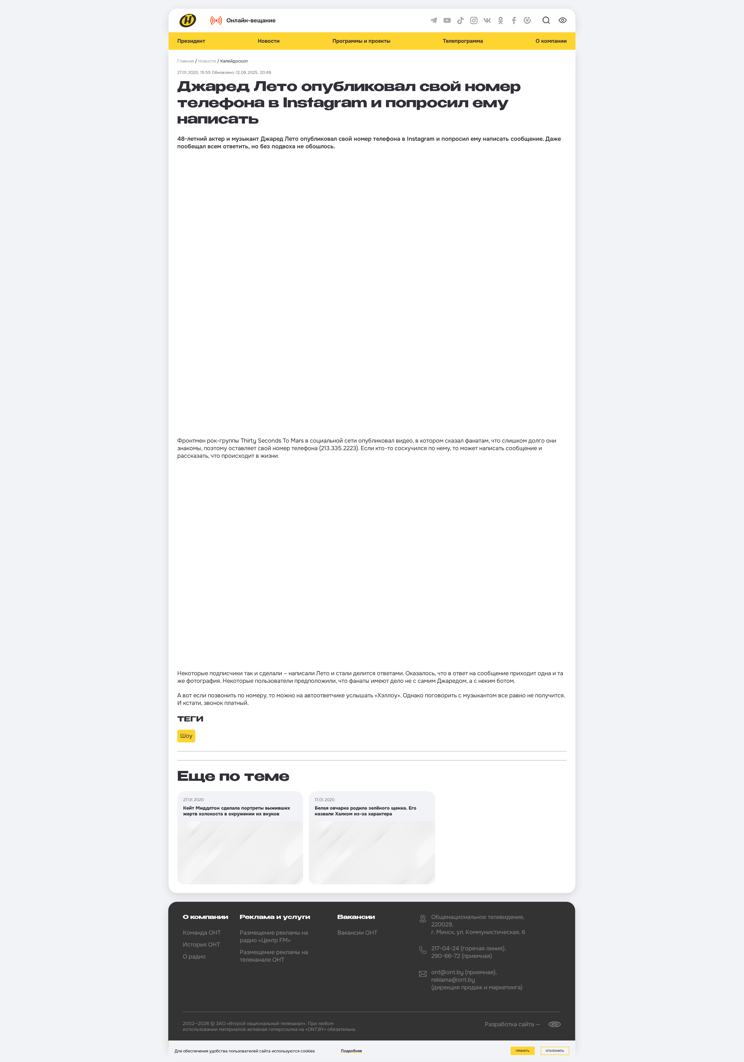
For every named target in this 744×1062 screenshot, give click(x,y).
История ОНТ (201, 944)
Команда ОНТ (202, 932)
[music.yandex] (527, 20)
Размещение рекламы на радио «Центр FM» (274, 936)
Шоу (186, 736)
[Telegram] (433, 20)
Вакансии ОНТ (357, 932)
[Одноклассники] (500, 20)
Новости (269, 41)
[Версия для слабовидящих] (563, 20)
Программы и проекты (361, 41)
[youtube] (447, 20)
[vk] (487, 20)
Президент (191, 41)
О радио (194, 956)
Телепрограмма (463, 41)
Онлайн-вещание (251, 20)
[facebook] (514, 20)
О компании (551, 41)
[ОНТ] (188, 20)
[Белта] (551, 1024)
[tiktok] (460, 20)
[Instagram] (473, 20)
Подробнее (351, 1050)
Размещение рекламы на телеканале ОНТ (274, 956)
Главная (185, 61)
